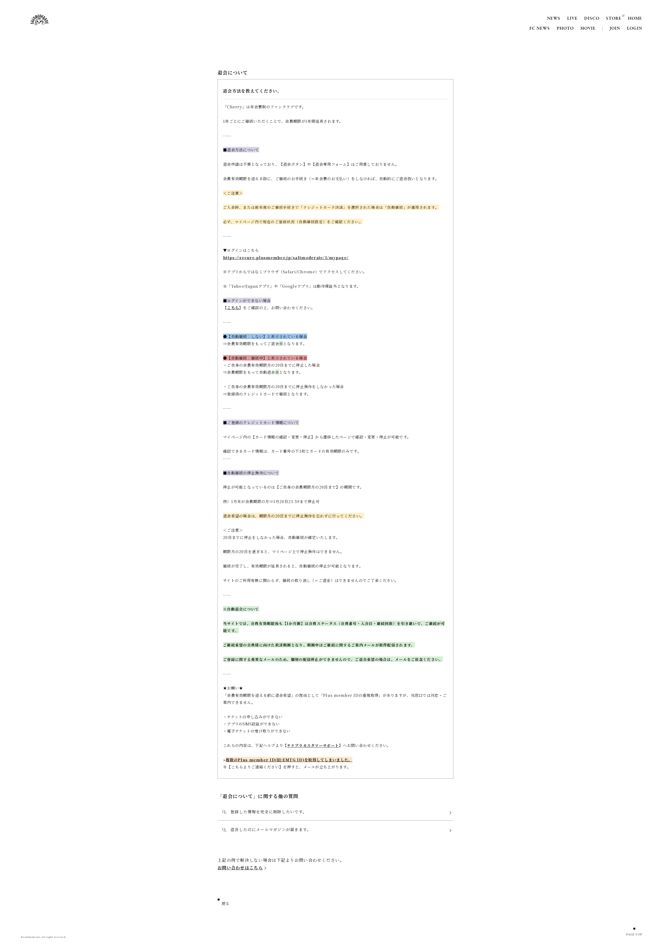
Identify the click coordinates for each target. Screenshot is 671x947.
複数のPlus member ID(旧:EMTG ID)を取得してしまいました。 (289, 759)
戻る (225, 904)
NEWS (553, 19)
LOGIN (634, 28)
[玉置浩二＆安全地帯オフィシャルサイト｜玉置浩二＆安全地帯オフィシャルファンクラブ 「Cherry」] (39, 19)
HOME (635, 19)
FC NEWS (539, 28)
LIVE (572, 19)
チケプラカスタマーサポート (313, 745)
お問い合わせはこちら (240, 868)
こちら (233, 307)
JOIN (615, 28)
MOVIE (588, 28)
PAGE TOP (634, 935)
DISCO (591, 19)
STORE (613, 19)
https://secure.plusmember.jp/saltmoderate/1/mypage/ (286, 257)
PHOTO (565, 28)
